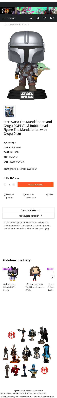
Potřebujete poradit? (29, 215)
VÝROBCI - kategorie (12, 24)
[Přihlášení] (37, 18)
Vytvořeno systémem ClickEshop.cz (28, 390)
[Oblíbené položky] (44, 18)
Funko (24, 24)
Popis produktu (28, 210)
